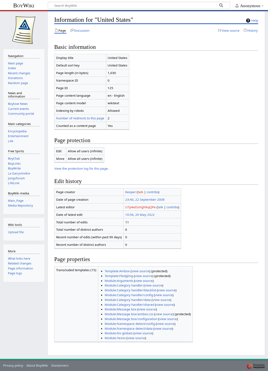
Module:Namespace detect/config (130, 324)
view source (140, 271)
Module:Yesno (115, 338)
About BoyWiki (37, 365)
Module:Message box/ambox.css (129, 314)
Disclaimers (59, 365)
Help (254, 20)
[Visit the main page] (24, 29)
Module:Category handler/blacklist (130, 290)
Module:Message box (121, 309)
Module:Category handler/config (129, 295)
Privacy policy (13, 365)
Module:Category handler (124, 285)
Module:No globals (119, 333)
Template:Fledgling (119, 276)
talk (140, 192)
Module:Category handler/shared (129, 304)
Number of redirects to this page (80, 118)
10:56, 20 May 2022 (140, 214)
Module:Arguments (119, 281)
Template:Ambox (117, 271)
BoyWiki (23, 5)
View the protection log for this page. (81, 168)
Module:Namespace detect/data (129, 328)
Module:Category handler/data (128, 300)
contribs (152, 192)
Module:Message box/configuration (131, 319)
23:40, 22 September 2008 (145, 199)
